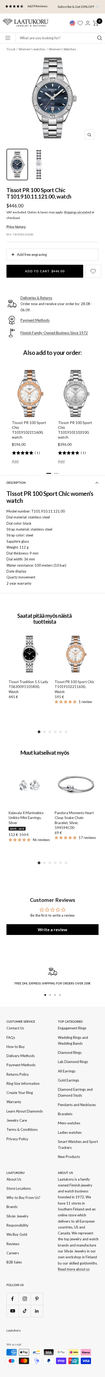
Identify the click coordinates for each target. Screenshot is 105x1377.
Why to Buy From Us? (23, 1197)
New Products (69, 1156)
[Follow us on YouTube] (12, 1311)
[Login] (87, 23)
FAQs (10, 1037)
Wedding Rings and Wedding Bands (73, 1040)
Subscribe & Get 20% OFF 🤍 (78, 7)
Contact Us (15, 1028)
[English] (72, 23)
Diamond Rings (70, 1052)
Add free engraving (32, 254)
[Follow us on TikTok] (25, 1311)
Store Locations (18, 1188)
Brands (12, 1207)
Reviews (12, 1244)
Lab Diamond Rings (73, 1062)
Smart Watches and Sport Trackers (78, 1144)
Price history (16, 227)
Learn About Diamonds (24, 1111)
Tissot (10, 49)
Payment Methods (21, 1065)
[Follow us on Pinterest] (37, 1299)
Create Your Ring (19, 1092)
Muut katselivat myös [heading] (44, 753)
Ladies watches (70, 1132)
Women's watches (32, 49)
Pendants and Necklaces (77, 1105)
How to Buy (15, 1046)
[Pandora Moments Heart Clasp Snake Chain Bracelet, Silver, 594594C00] (75, 785)
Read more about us (74, 1269)
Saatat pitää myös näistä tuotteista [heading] (44, 619)
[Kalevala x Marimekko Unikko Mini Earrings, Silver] (29, 785)
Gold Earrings (68, 1080)
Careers (12, 1253)
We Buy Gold (16, 1234)
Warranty (13, 1102)
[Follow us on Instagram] (25, 1299)
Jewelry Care (16, 1120)
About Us (13, 1179)
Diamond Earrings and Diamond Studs (75, 1092)
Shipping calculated (77, 212)
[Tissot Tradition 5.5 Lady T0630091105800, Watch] (29, 654)
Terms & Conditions (22, 1129)
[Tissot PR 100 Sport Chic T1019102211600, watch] (75, 654)
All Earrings (66, 1071)
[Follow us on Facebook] (12, 1299)
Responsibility (17, 1225)
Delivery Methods (20, 1056)
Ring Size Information (23, 1083)
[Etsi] (99, 38)
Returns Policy (17, 1074)
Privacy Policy (17, 1139)
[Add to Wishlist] (93, 271)
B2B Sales (14, 1262)
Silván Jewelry (17, 1216)
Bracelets (65, 1114)
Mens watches (69, 1123)
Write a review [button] (52, 929)
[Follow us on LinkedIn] (37, 1311)
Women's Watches (62, 49)
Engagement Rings (72, 1028)
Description (16, 482)
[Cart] (96, 23)
